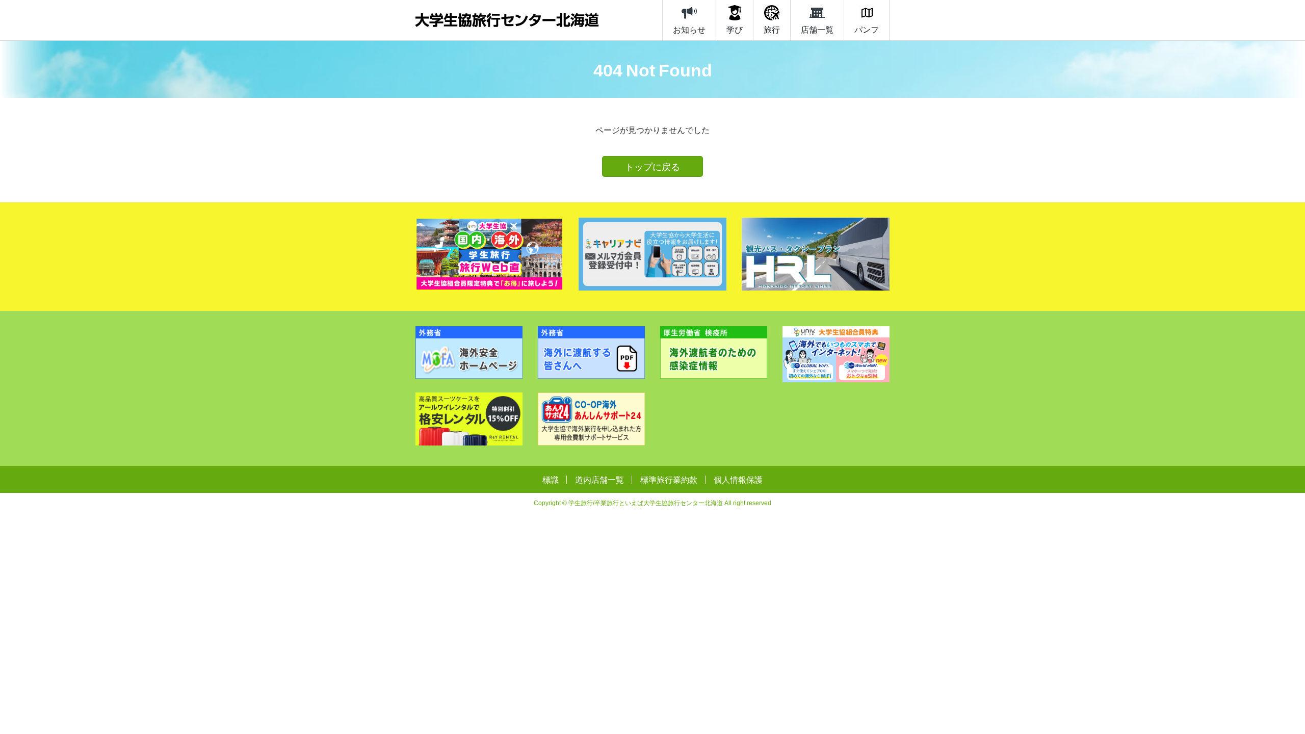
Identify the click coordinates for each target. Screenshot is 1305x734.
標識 (550, 479)
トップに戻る (652, 166)
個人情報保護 (738, 479)
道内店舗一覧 (599, 479)
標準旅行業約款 (668, 479)
